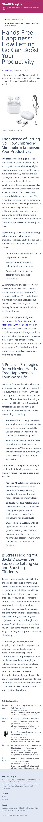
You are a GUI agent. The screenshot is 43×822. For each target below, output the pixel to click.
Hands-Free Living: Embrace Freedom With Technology (26, 706)
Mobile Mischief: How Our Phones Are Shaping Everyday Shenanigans (26, 746)
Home (7, 19)
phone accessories (17, 19)
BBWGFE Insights (12, 4)
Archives (5, 799)
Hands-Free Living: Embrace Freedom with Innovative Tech (26, 733)
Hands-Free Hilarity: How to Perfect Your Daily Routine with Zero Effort (25, 720)
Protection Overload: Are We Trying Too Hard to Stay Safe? (25, 760)
